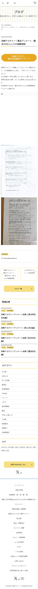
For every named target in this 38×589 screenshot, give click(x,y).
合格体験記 (5, 432)
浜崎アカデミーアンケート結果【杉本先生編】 (18, 339)
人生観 (4, 419)
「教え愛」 (19, 518)
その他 (3, 347)
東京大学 (29, 447)
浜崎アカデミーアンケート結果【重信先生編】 (18, 353)
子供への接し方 (7, 415)
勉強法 (4, 385)
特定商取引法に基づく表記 (19, 570)
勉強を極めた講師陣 (19, 509)
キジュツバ (19, 504)
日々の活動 (5, 380)
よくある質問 (19, 542)
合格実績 (19, 532)
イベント (5, 398)
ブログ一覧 (18, 289)
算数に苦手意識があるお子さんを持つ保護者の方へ (19, 499)
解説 (3, 411)
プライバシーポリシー (19, 566)
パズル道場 (19, 551)
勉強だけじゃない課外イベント (19, 514)
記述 (7, 450)
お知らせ (5, 376)
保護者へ (5, 428)
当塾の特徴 (19, 490)
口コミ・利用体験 (19, 537)
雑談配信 (5, 424)
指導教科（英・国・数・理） (19, 495)
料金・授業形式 (19, 523)
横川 (35, 447)
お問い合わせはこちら (18, 464)
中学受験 (11, 447)
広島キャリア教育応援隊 (19, 556)
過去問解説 (5, 406)
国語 (17, 447)
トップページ (19, 485)
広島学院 (22, 447)
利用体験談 (5, 254)
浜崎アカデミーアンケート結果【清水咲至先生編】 (18, 316)
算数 (3, 450)
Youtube (4, 393)
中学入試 (4, 447)
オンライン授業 (19, 528)
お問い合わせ (19, 561)
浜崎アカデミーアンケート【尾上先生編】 (18, 328)
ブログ (3, 310)
